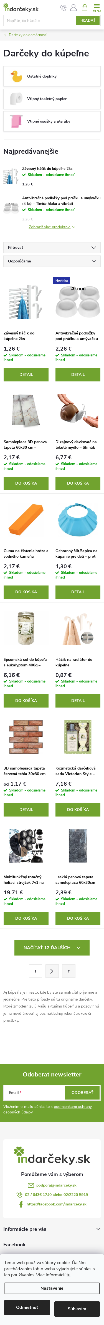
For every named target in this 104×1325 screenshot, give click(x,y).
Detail (26, 374)
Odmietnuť (27, 1307)
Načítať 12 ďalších (48, 948)
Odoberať (82, 1092)
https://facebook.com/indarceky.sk (57, 1204)
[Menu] (96, 7)
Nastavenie (52, 1288)
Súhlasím (77, 1309)
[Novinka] (77, 302)
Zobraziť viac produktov (50, 227)
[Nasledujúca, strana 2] (52, 971)
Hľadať (87, 20)
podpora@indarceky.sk (56, 1185)
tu (68, 1275)
